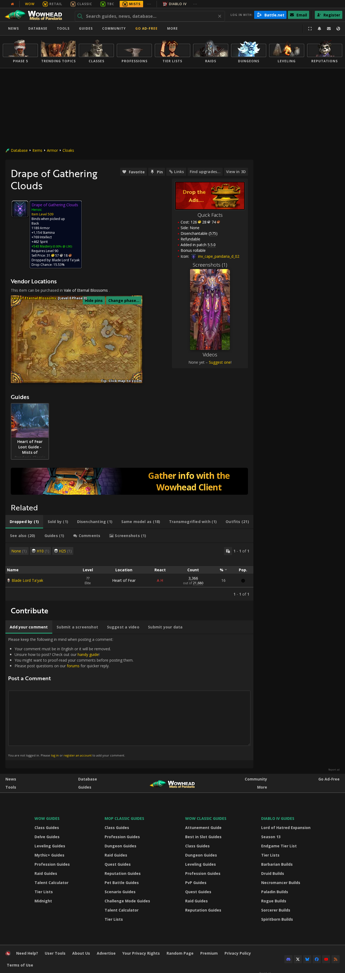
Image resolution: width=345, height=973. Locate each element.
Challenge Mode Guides (127, 900)
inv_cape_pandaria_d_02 (218, 256)
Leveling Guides (49, 845)
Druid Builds (272, 873)
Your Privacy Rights (141, 953)
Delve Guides (47, 836)
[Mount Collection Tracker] (129, 481)
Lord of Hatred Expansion (285, 827)
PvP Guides (195, 882)
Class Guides (46, 827)
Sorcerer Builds (275, 910)
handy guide (88, 654)
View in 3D (236, 171)
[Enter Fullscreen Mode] (310, 29)
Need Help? (27, 953)
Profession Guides (52, 864)
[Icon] (20, 209)
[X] (298, 959)
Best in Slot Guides (203, 836)
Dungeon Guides (120, 845)
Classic (84, 4)
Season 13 (271, 836)
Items (37, 150)
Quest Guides (118, 864)
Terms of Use (20, 965)
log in (55, 755)
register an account (78, 755)
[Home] (36, 15)
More (262, 787)
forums (73, 665)
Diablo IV (178, 4)
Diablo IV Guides (277, 818)
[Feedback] (329, 29)
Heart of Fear (124, 580)
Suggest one (220, 362)
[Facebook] (317, 959)
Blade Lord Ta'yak (27, 580)
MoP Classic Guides (124, 818)
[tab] (24, 521)
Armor (52, 150)
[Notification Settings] (319, 29)
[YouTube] (326, 959)
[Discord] (288, 959)
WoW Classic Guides (205, 818)
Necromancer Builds (280, 882)
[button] (90, 312)
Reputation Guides (123, 873)
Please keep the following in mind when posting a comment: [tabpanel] (70, 697)
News (13, 28)
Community (114, 28)
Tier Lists (43, 891)
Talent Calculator (51, 882)
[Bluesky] (307, 959)
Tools (10, 787)
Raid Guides (45, 873)
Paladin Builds (274, 891)
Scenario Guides (120, 891)
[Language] (338, 29)
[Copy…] (228, 551)
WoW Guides (47, 818)
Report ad (334, 769)
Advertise (106, 953)
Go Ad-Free (146, 28)
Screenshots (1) (210, 265)
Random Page (180, 953)
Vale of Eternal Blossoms (86, 290)
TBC (110, 4)
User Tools (55, 953)
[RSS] (336, 959)
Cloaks (68, 150)
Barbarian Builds (277, 864)
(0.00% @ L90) (62, 246)
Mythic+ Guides (49, 855)
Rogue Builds (273, 900)
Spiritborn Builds (277, 919)
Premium (209, 953)
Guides (86, 28)
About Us (81, 953)
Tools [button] (63, 28)
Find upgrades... (205, 171)
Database (37, 28)
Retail (55, 4)
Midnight (43, 900)
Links (179, 171)
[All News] (12, 4)
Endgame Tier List (279, 845)
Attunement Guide (203, 827)
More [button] (172, 28)
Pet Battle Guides (122, 882)
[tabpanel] (129, 572)
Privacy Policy (238, 953)
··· (149, 4)
